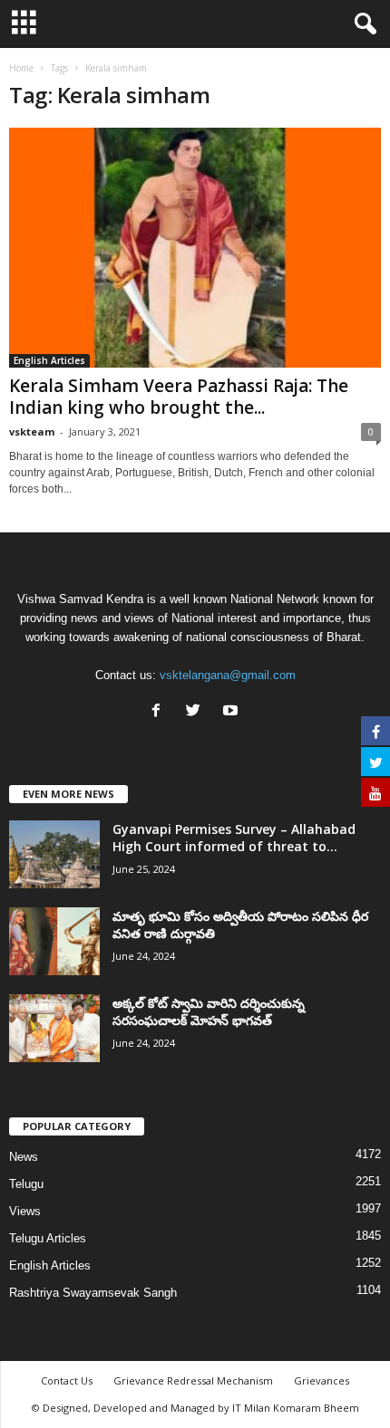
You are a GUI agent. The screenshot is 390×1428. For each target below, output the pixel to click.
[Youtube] (232, 712)
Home (21, 68)
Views (25, 1211)
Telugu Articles (47, 1238)
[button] (362, 24)
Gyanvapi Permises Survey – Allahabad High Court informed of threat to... (234, 837)
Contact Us (67, 1380)
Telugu (26, 1184)
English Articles (49, 360)
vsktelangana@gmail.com (228, 675)
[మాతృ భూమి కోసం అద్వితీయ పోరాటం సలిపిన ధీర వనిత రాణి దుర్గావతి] (54, 941)
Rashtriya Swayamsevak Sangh (93, 1292)
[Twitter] (197, 712)
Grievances (321, 1380)
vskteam (31, 431)
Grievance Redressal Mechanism (193, 1380)
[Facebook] (160, 712)
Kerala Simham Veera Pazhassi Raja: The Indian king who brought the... (178, 396)
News (23, 1157)
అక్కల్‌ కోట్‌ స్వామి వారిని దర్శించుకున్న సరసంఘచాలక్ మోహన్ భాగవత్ (208, 1011)
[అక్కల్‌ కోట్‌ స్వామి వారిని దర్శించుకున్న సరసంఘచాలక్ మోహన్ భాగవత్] (54, 1028)
